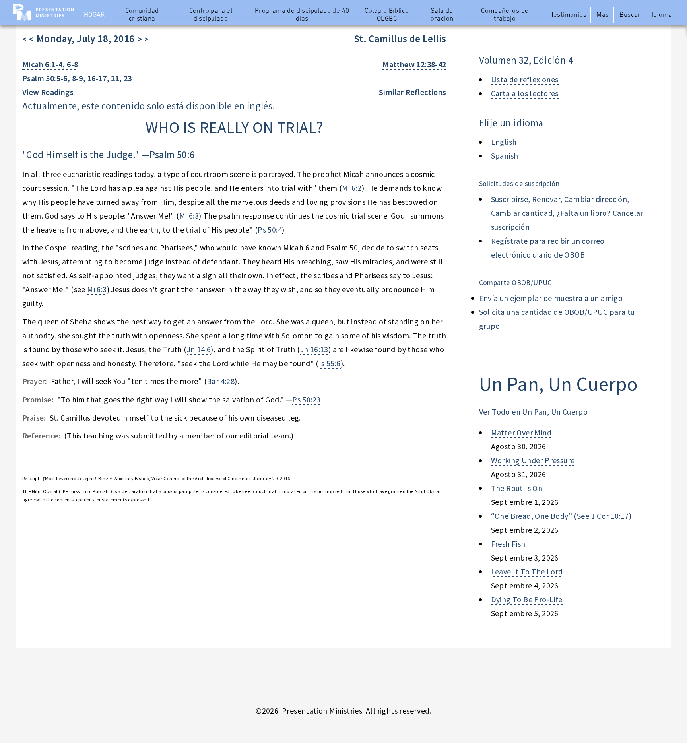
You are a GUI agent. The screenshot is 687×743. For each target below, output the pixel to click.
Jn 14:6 (199, 349)
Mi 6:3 (189, 216)
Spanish (504, 156)
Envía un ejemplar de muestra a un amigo (551, 298)
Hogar (94, 15)
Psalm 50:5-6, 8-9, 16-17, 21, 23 (77, 78)
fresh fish (508, 544)
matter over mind (521, 432)
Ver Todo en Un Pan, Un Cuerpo (533, 412)
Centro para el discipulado (211, 15)
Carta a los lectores (525, 93)
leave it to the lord (527, 571)
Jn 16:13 (314, 349)
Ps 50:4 (270, 230)
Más (602, 15)
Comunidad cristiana (142, 15)
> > (141, 39)
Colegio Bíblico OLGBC (387, 15)
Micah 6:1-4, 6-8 (50, 64)
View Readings (48, 92)
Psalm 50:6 (172, 154)
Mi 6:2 (351, 188)
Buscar (629, 15)
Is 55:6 (330, 363)
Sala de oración (442, 15)
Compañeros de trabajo (504, 15)
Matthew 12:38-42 (414, 64)
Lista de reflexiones (525, 79)
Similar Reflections (412, 92)
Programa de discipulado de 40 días (302, 15)
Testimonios (568, 15)
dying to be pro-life (527, 599)
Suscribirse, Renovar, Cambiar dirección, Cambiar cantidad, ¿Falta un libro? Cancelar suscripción (567, 213)
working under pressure (533, 460)
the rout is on (517, 488)
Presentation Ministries (55, 12)
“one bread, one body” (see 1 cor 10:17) (561, 516)
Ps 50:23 (306, 399)
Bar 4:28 (221, 381)
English (504, 142)
